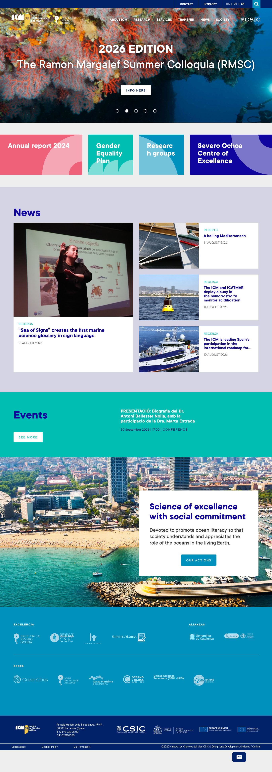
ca (228, 4)
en (243, 4)
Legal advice (19, 747)
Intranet (210, 4)
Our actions (198, 560)
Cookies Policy (50, 747)
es (235, 4)
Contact (186, 4)
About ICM (118, 20)
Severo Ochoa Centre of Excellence (220, 154)
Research (142, 20)
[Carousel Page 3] (136, 111)
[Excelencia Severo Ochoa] (65, 20)
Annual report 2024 (38, 146)
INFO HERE (136, 91)
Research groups (161, 150)
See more (28, 437)
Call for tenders (82, 747)
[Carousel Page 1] (117, 111)
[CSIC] (250, 20)
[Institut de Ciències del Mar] (29, 20)
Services (164, 20)
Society (222, 20)
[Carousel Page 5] (155, 111)
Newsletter (239, 757)
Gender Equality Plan (109, 154)
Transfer (186, 20)
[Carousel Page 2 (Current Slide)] (126, 111)
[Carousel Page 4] (145, 111)
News (205, 20)
